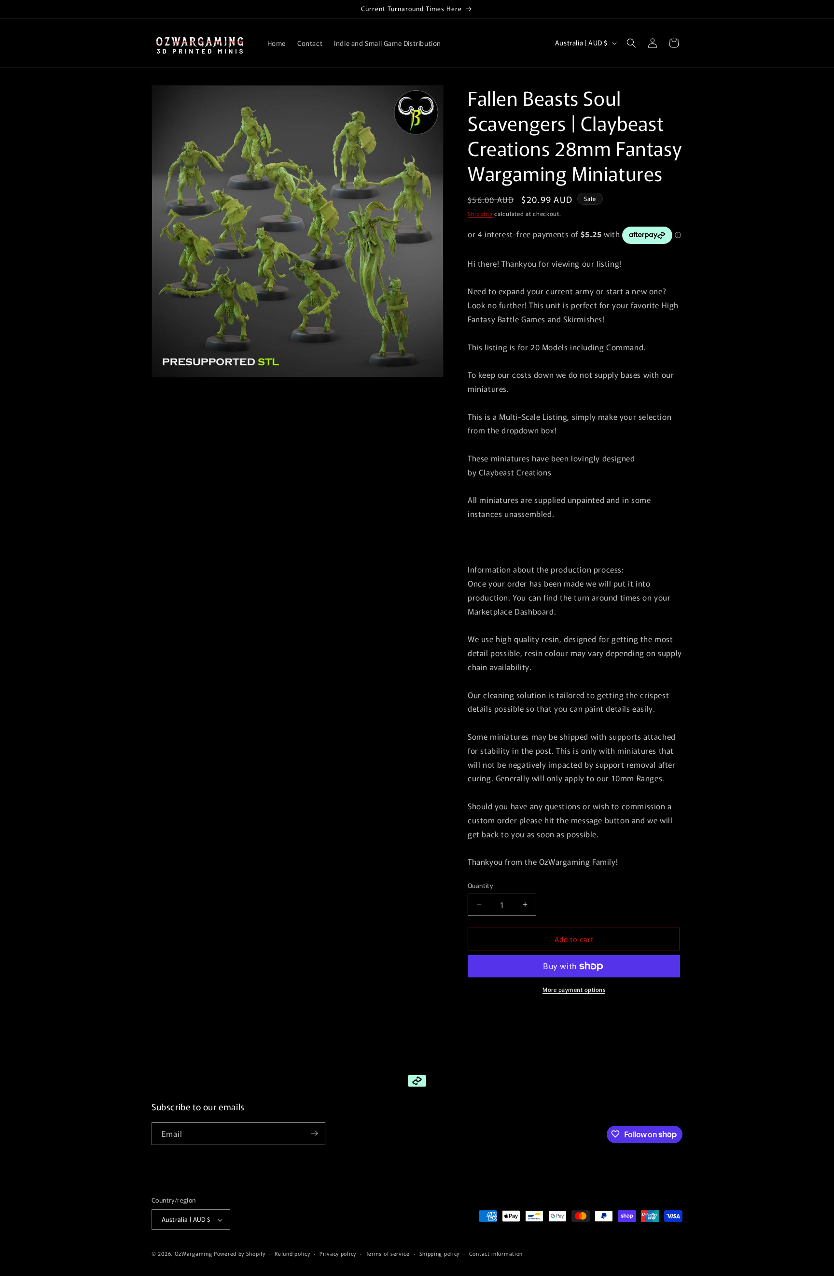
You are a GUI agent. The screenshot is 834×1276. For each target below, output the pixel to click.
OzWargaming (193, 1254)
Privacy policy (338, 1253)
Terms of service (388, 1253)
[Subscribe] (314, 1133)
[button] (631, 43)
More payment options (573, 989)
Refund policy (292, 1253)
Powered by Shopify (239, 1254)
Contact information (496, 1253)
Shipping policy (439, 1253)
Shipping (480, 213)
